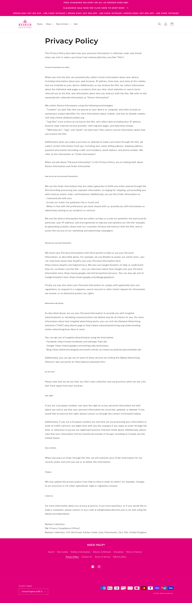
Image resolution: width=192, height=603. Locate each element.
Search (51, 552)
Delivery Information (80, 552)
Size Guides (62, 552)
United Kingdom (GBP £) (32, 591)
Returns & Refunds (102, 552)
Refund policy (119, 557)
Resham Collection (166, 593)
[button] (49, 24)
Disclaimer (119, 552)
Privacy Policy (72, 557)
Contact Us (87, 557)
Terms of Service (134, 552)
